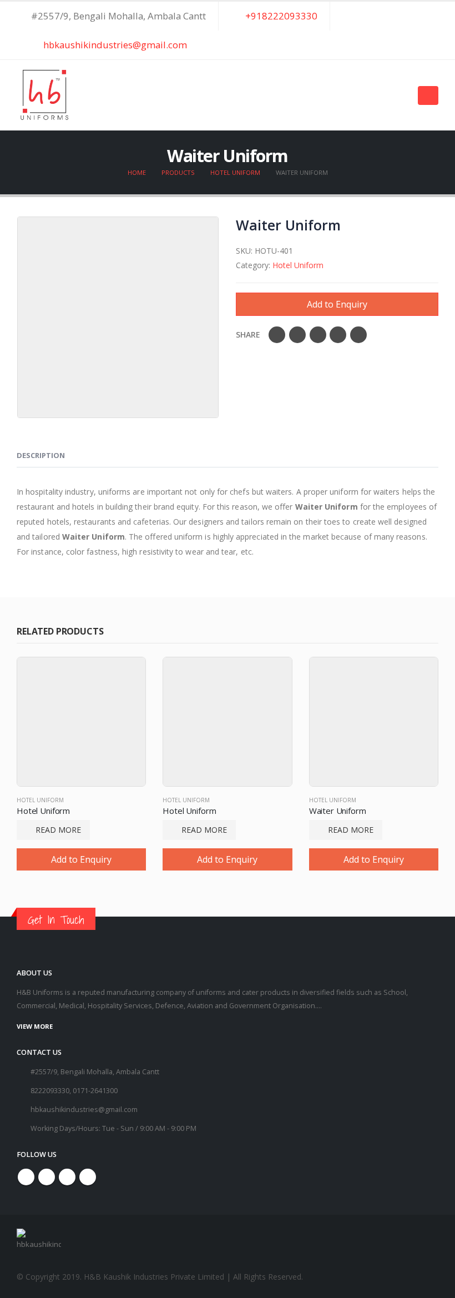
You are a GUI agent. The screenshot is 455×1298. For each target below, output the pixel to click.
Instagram (67, 1177)
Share (248, 334)
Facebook (277, 334)
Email (358, 334)
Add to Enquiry (337, 304)
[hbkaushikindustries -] (44, 95)
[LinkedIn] (429, 45)
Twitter (297, 334)
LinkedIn (318, 334)
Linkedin (87, 1177)
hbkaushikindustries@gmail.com (114, 44)
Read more (58, 829)
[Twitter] (409, 29)
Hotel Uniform (297, 265)
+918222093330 (280, 15)
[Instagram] (429, 29)
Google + (338, 334)
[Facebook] (389, 29)
